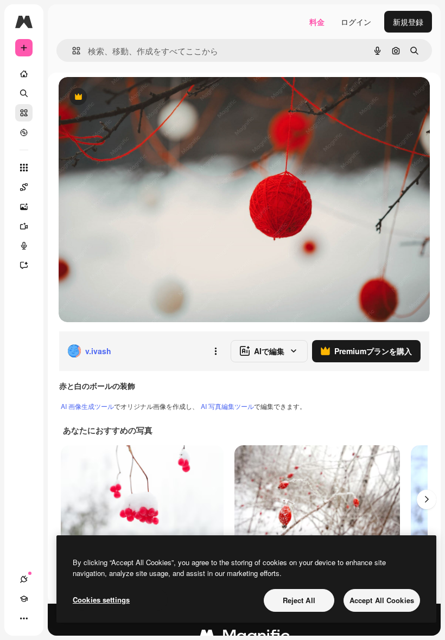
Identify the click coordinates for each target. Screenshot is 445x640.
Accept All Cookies (381, 600)
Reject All (299, 600)
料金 (317, 21)
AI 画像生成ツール (87, 406)
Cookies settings (101, 599)
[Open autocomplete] (72, 51)
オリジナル (133, 97)
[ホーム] (24, 73)
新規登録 (408, 21)
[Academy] (24, 598)
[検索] (24, 93)
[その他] (24, 618)
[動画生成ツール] (24, 226)
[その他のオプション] (215, 351)
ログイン (356, 21)
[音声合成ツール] (24, 245)
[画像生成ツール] (24, 206)
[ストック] (24, 112)
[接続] (24, 579)
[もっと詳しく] (24, 132)
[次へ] (426, 499)
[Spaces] (24, 187)
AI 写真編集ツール (227, 406)
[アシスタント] (24, 265)
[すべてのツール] (24, 167)
